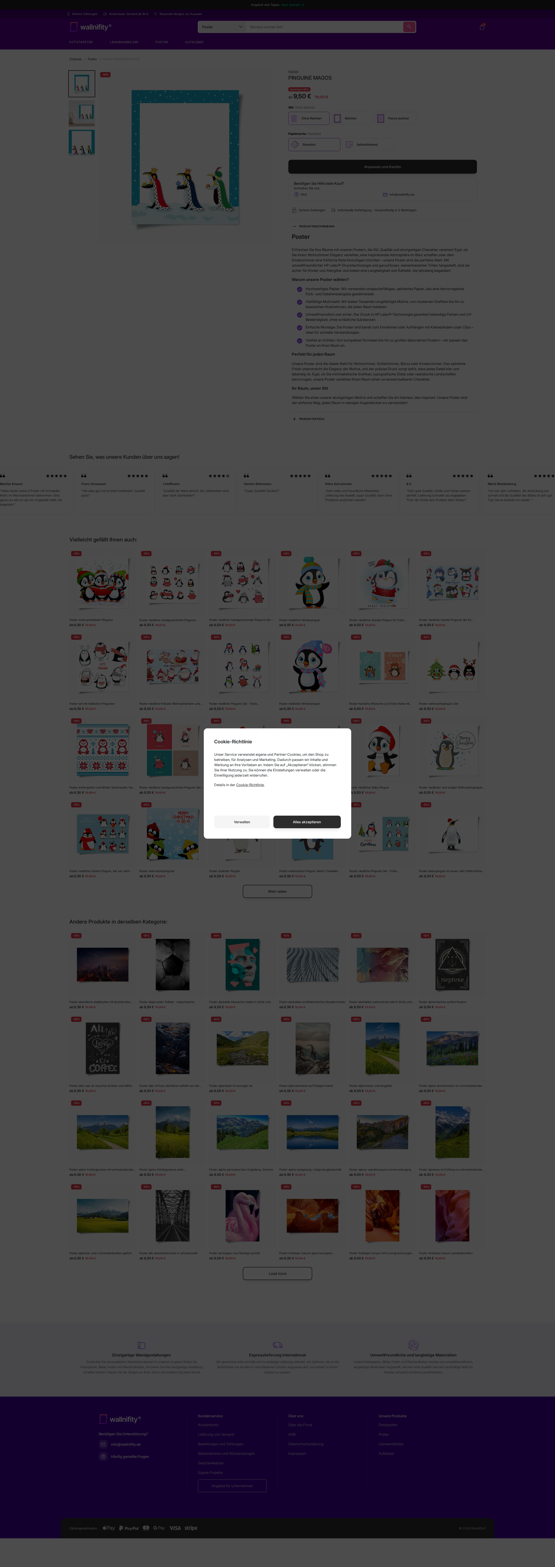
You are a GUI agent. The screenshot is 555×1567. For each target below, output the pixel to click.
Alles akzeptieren (307, 822)
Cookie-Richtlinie (250, 785)
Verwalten (242, 822)
